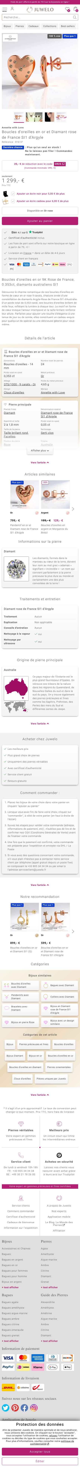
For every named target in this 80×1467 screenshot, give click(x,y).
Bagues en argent (12, 1260)
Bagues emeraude (13, 1330)
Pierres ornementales (59, 1067)
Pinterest (15, 1408)
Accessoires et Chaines (16, 1248)
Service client (21, 1162)
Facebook (24, 1408)
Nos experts (59, 1211)
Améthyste (47, 1308)
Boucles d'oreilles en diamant (25, 1067)
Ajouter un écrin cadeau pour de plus (43, 201)
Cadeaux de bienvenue (21, 1222)
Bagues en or (10, 1265)
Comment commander (20, 1211)
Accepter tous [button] (40, 1452)
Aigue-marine (49, 1260)
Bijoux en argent (12, 1282)
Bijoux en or (35, 1056)
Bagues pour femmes (15, 1271)
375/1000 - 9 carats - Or (20, 385)
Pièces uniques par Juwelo (51, 1079)
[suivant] (72, 509)
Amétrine (46, 1313)
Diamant (9, 413)
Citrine (45, 1271)
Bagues (6, 1254)
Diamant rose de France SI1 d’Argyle (57, 415)
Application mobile (59, 1217)
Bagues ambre (10, 1319)
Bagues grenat (11, 1335)
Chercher (75, 17)
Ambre (45, 1265)
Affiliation (59, 1231)
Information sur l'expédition (21, 1228)
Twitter (5, 1408)
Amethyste (47, 1254)
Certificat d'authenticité (21, 1217)
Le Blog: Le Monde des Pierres (59, 1224)
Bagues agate (10, 1302)
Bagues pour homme (14, 1276)
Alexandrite (48, 1302)
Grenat (45, 1282)
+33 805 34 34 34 (23, 1171)
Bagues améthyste (13, 1308)
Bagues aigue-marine (15, 1313)
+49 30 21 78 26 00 (23, 1174)
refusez (53, 1435)
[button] (5, 9)
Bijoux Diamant (15, 1056)
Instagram (34, 1408)
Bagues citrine (10, 1324)
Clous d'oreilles (14, 393)
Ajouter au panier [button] (40, 221)
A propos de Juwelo (59, 1206)
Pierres (20, 26)
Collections (49, 26)
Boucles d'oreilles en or (60, 1056)
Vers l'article (38, 462)
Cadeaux (33, 26)
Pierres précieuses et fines (33, 1044)
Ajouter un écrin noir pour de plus (41, 194)
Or (42, 376)
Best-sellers (68, 26)
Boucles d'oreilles (63, 1044)
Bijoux (7, 26)
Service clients (21, 1206)
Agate (44, 1248)
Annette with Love (53, 393)
